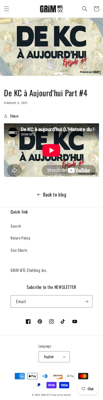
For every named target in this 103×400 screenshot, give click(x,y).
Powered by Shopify (61, 394)
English (49, 356)
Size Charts (19, 250)
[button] (6, 9)
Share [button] (14, 116)
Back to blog (54, 194)
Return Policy (20, 238)
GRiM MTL (46, 394)
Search (16, 226)
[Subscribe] (86, 301)
